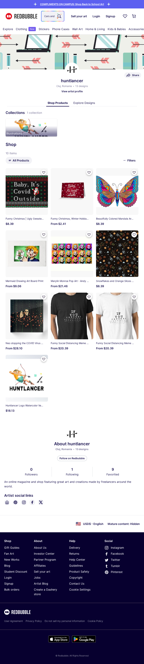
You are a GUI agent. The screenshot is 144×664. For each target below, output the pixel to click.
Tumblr (115, 566)
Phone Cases (60, 29)
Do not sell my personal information (65, 620)
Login (8, 577)
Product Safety (79, 571)
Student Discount (15, 571)
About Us (40, 547)
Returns (74, 553)
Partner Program (45, 559)
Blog (7, 565)
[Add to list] (44, 172)
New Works (11, 559)
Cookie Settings (79, 589)
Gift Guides (11, 547)
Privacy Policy (34, 620)
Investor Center (44, 553)
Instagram (117, 547)
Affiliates (40, 565)
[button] (72, 4)
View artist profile (72, 91)
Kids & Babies (117, 29)
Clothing (25, 29)
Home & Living (95, 29)
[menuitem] (8, 29)
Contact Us (76, 583)
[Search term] (59, 16)
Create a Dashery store (45, 592)
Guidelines (76, 565)
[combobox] (52, 16)
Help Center (77, 559)
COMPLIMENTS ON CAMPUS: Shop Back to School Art (72, 4)
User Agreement (13, 620)
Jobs (37, 577)
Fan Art (9, 553)
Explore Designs (84, 103)
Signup (8, 583)
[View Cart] (134, 16)
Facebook (117, 553)
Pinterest (117, 572)
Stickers (44, 29)
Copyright (76, 577)
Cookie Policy (95, 620)
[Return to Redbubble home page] (21, 16)
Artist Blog (41, 583)
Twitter (115, 560)
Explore (8, 29)
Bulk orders (11, 589)
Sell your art (42, 571)
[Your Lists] (125, 16)
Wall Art (77, 29)
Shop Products (58, 103)
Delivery (74, 547)
